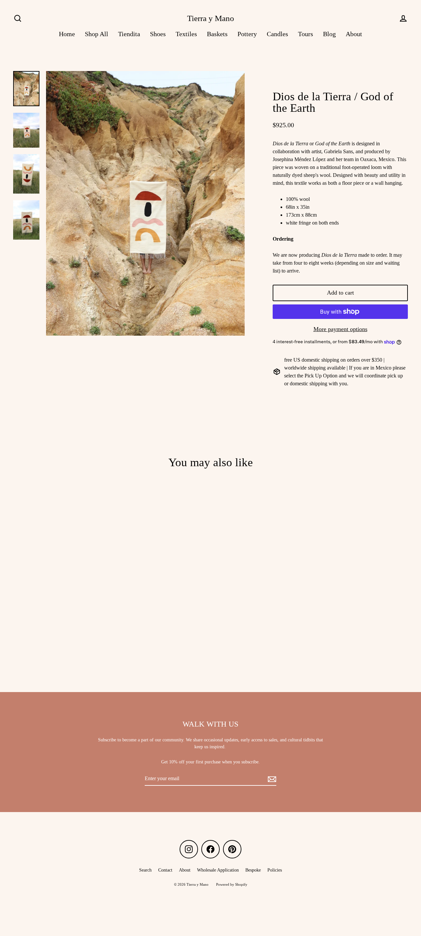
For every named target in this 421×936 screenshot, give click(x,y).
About (354, 34)
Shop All (96, 34)
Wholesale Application (218, 870)
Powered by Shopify (231, 884)
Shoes (158, 34)
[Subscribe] (271, 779)
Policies (274, 870)
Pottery (247, 34)
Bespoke (253, 870)
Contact (165, 870)
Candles (277, 34)
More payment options (340, 329)
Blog (329, 34)
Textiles (186, 34)
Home (67, 34)
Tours (305, 34)
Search (145, 870)
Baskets (217, 34)
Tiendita (129, 34)
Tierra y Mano (210, 18)
